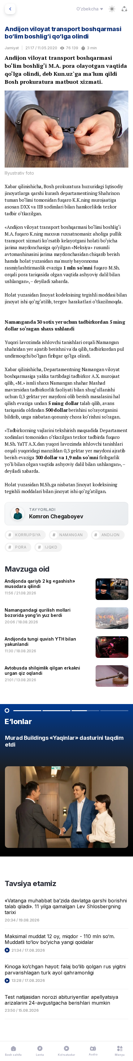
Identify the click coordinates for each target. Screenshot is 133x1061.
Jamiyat (12, 48)
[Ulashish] (124, 9)
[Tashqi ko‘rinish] (112, 9)
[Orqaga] (10, 9)
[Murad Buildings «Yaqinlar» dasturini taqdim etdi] (66, 793)
